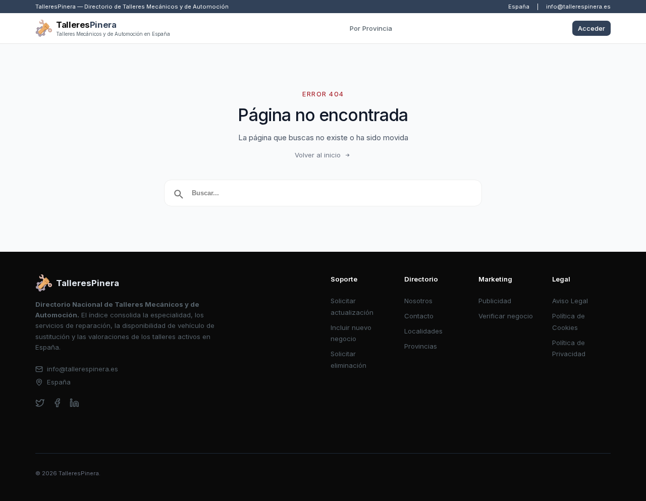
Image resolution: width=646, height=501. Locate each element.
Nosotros (418, 301)
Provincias (420, 346)
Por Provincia (371, 28)
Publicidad (494, 301)
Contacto (419, 316)
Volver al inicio (318, 155)
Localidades (423, 331)
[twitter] (40, 403)
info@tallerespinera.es (578, 6)
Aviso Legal (570, 301)
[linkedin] (74, 403)
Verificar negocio (505, 316)
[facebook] (57, 403)
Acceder (591, 28)
